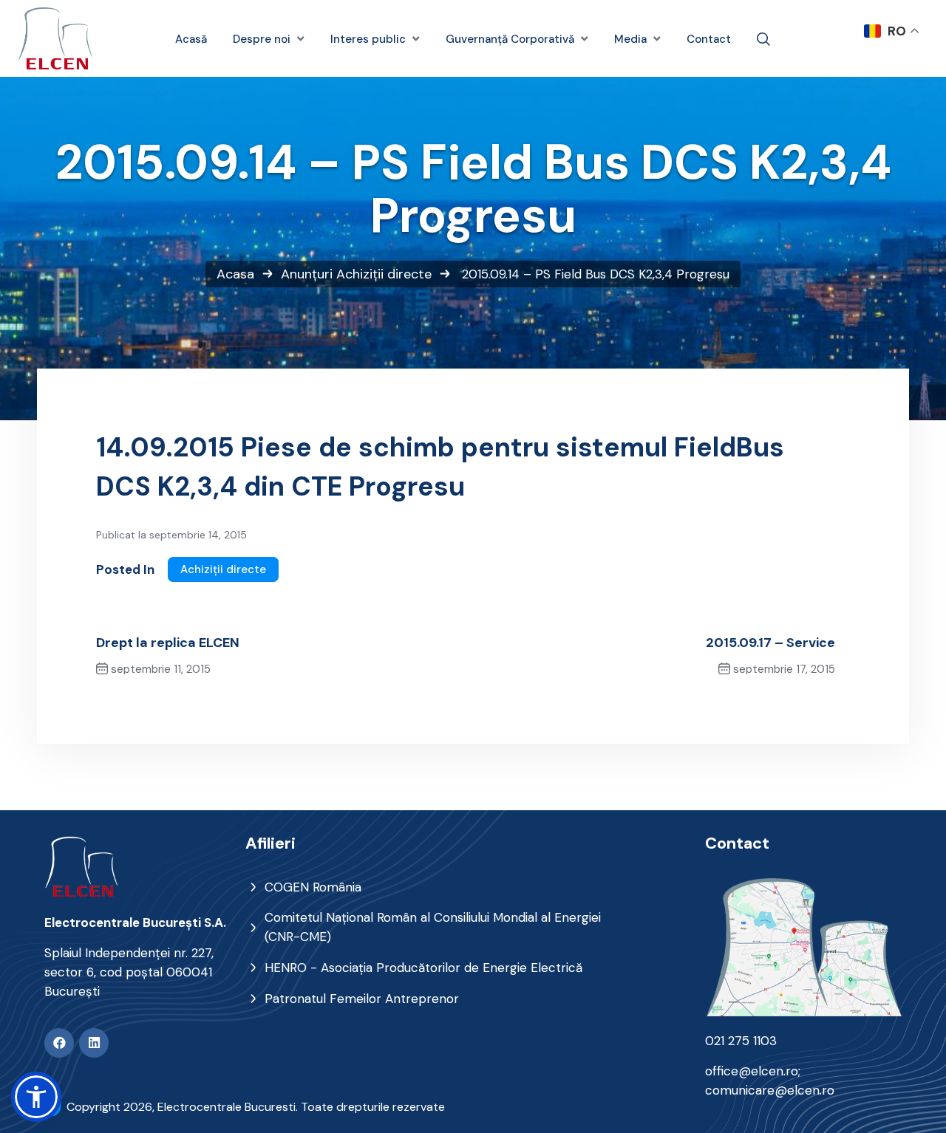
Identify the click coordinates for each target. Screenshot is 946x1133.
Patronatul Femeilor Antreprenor (362, 998)
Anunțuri (307, 274)
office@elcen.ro (751, 1071)
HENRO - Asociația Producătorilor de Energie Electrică (423, 967)
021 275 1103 (741, 1041)
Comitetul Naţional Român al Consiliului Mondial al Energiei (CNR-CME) (433, 927)
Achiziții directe (384, 274)
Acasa (235, 274)
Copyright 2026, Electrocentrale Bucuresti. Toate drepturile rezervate (256, 1107)
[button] (36, 1096)
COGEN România (313, 887)
